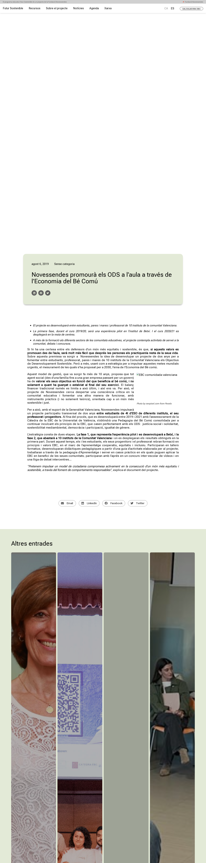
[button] (34, 293)
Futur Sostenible (13, 8)
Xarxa (108, 8)
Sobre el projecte (57, 8)
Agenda (94, 8)
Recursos (34, 8)
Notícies (78, 8)
